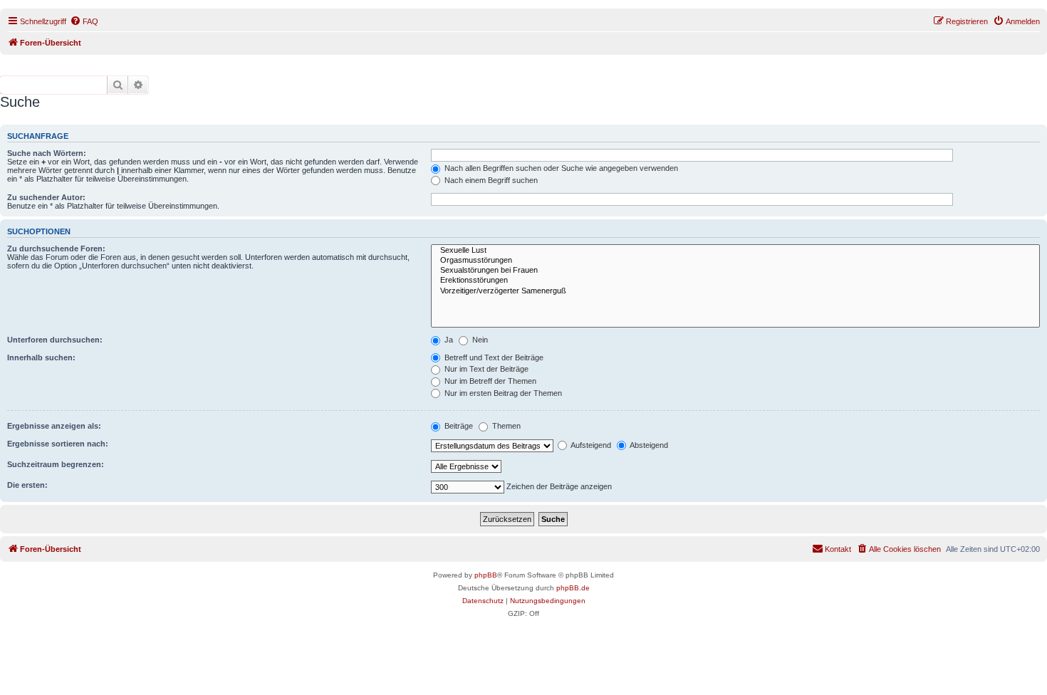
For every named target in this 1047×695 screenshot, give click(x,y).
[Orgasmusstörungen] (735, 261)
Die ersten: (27, 485)
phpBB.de (573, 588)
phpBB (485, 575)
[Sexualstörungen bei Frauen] (735, 271)
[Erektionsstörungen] (735, 281)
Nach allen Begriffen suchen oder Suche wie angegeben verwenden (560, 168)
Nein (479, 339)
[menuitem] (84, 21)
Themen (505, 426)
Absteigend (648, 445)
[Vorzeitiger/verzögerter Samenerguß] (735, 291)
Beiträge (457, 426)
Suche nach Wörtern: (46, 153)
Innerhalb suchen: (41, 357)
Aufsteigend (590, 445)
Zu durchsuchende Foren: (56, 248)
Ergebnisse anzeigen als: (54, 426)
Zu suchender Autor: (46, 197)
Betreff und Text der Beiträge (492, 357)
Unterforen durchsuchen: (55, 339)
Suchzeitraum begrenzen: (55, 464)
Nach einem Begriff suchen (490, 180)
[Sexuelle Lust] (735, 251)
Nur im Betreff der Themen (489, 381)
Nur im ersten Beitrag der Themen (502, 393)
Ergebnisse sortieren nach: (57, 443)
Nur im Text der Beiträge (485, 369)
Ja (447, 339)
